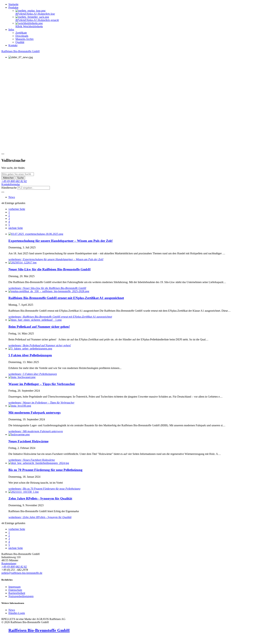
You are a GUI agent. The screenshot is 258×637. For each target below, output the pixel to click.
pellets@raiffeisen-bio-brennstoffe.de (21, 572)
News (11, 197)
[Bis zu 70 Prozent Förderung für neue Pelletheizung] (38, 463)
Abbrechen (8, 178)
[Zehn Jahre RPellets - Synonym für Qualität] (23, 491)
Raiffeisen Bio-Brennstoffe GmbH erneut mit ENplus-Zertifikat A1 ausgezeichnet (66, 298)
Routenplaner (8, 563)
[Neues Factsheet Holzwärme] (19, 434)
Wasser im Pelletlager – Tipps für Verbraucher (41, 384)
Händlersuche (9, 187)
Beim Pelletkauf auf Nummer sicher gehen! (39, 326)
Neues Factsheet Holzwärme (28, 441)
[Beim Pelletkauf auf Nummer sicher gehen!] (35, 319)
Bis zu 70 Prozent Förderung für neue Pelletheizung (45, 470)
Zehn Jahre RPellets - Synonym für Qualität (40, 498)
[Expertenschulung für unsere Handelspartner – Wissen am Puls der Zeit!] (35, 233)
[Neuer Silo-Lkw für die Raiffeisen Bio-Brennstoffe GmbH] (22, 262)
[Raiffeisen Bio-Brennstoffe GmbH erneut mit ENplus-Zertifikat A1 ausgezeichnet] (48, 291)
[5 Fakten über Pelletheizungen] (30, 348)
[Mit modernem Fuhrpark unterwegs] (19, 405)
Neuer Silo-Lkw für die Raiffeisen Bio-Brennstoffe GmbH (49, 269)
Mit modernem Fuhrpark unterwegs (34, 412)
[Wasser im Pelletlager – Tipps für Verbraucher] (21, 377)
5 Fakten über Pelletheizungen (30, 355)
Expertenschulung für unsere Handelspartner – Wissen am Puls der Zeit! (60, 241)
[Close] (2, 153)
